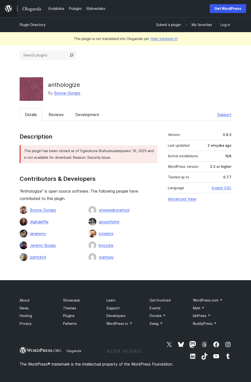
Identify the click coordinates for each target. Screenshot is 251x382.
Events (155, 308)
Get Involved (160, 300)
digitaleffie (39, 221)
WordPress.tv (119, 323)
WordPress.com (208, 300)
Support (224, 114)
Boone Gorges (67, 93)
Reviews (56, 114)
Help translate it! (164, 39)
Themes (69, 308)
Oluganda (73, 351)
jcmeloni (106, 233)
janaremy (38, 233)
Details (31, 114)
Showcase (71, 300)
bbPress (202, 316)
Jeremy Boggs (43, 245)
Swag (156, 323)
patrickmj (38, 257)
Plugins (69, 316)
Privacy (26, 323)
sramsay (106, 257)
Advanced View (182, 199)
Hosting (26, 316)
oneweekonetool (114, 210)
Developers (116, 316)
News (24, 308)
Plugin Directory (33, 25)
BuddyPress (205, 323)
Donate (158, 316)
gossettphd (109, 221)
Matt (198, 308)
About (24, 300)
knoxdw (106, 245)
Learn (110, 300)
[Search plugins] (71, 55)
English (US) (221, 188)
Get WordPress (227, 8)
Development (87, 114)
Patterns (70, 323)
